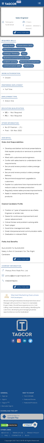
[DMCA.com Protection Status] (9, 425)
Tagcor (5, 403)
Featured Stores (29, 399)
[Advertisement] (22, 368)
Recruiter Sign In (7, 406)
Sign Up (4, 396)
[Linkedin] (25, 343)
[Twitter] (30, 343)
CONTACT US (15, 435)
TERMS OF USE (16, 433)
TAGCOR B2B (28, 396)
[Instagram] (19, 343)
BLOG (25, 435)
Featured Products (30, 403)
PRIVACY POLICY (32, 433)
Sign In (4, 399)
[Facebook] (13, 343)
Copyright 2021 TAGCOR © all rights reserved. (22, 440)
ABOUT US (5, 433)
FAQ (5, 435)
